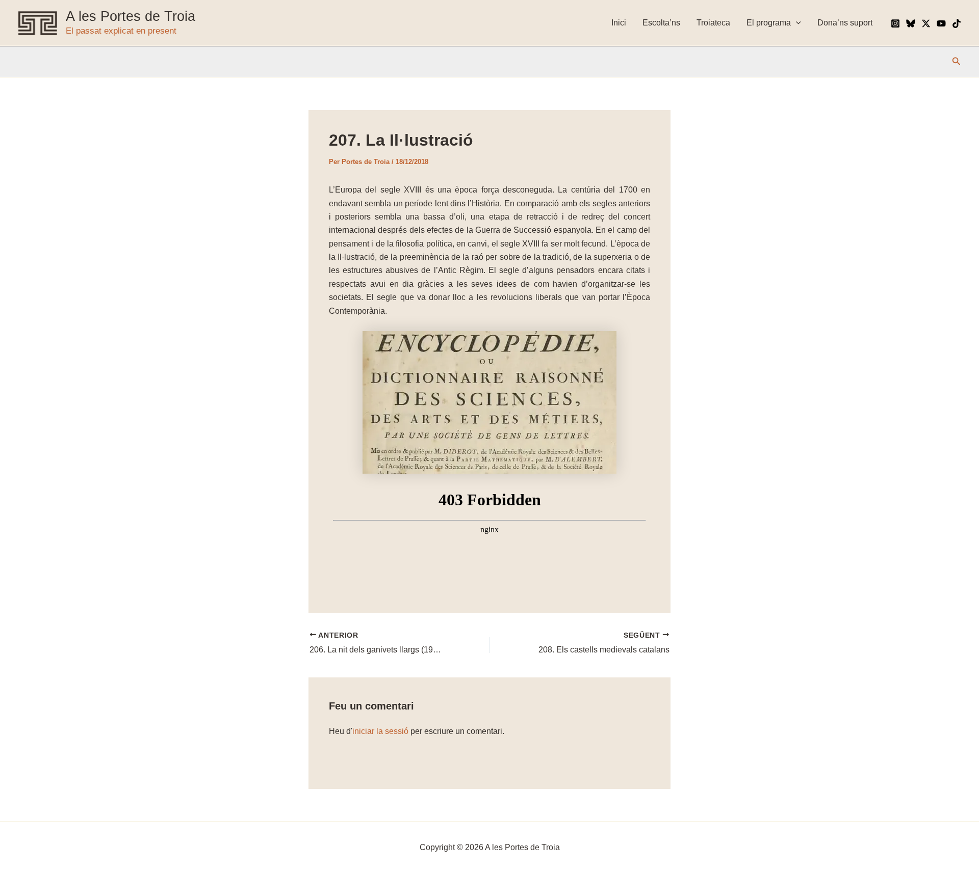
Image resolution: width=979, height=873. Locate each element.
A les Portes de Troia (130, 16)
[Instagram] (895, 23)
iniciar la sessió (380, 731)
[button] (956, 61)
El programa (768, 22)
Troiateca (713, 22)
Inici (618, 22)
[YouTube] (941, 23)
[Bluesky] (910, 23)
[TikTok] (956, 23)
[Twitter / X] (926, 23)
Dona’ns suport (844, 22)
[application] (796, 23)
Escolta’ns (661, 22)
